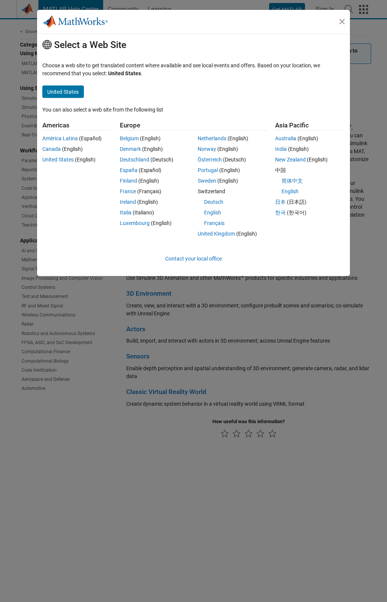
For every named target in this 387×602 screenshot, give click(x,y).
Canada (51, 149)
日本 (280, 202)
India (281, 149)
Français (214, 223)
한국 (280, 212)
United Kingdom (216, 234)
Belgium (129, 138)
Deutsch (213, 202)
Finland (128, 181)
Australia (285, 138)
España (129, 170)
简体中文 (292, 181)
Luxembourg (135, 223)
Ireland (128, 202)
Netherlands (212, 138)
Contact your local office (193, 259)
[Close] (342, 21)
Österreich (210, 160)
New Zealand (290, 160)
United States (58, 160)
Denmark (130, 149)
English (212, 212)
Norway (207, 149)
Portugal (208, 170)
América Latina (60, 138)
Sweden (207, 181)
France (128, 191)
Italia (126, 212)
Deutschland (134, 160)
